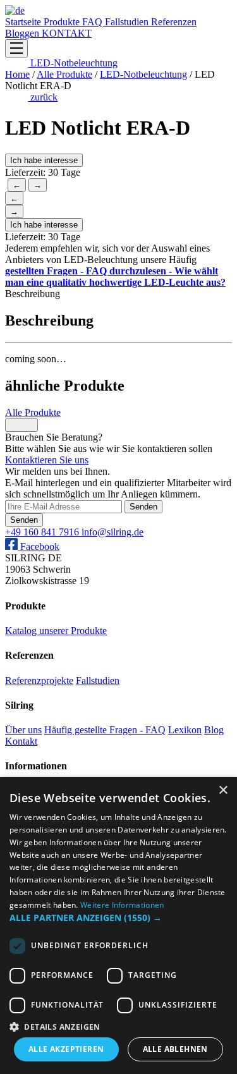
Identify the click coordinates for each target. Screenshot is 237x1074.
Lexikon (185, 729)
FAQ (93, 21)
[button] (118, 918)
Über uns (23, 729)
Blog (214, 729)
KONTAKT (67, 33)
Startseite (24, 21)
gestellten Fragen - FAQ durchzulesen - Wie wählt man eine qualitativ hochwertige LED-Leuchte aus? (115, 276)
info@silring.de (112, 532)
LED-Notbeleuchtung (73, 63)
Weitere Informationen (122, 905)
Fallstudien (128, 21)
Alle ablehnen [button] (175, 1049)
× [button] (223, 790)
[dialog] (118, 925)
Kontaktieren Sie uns (46, 460)
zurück (43, 97)
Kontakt (21, 741)
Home (17, 74)
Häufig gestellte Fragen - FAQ (105, 729)
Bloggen (23, 33)
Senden (143, 506)
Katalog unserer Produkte (56, 630)
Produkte (63, 21)
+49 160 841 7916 (43, 532)
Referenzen (174, 21)
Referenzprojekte (39, 680)
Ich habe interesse (44, 160)
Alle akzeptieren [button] (66, 1049)
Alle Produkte (64, 74)
